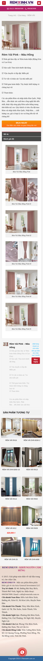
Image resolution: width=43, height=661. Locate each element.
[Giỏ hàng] (39, 3)
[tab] (21, 134)
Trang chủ (12, 15)
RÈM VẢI (31, 15)
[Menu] (4, 3)
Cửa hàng (22, 15)
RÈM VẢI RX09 (32, 528)
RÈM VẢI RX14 (11, 499)
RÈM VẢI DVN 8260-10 (11, 470)
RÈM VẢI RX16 (11, 440)
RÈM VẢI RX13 (32, 470)
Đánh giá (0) (9, 139)
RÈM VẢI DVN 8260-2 (32, 440)
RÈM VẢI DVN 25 (11, 559)
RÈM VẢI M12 (11, 528)
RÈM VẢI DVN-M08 (32, 559)
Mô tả (6, 134)
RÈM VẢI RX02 (32, 499)
